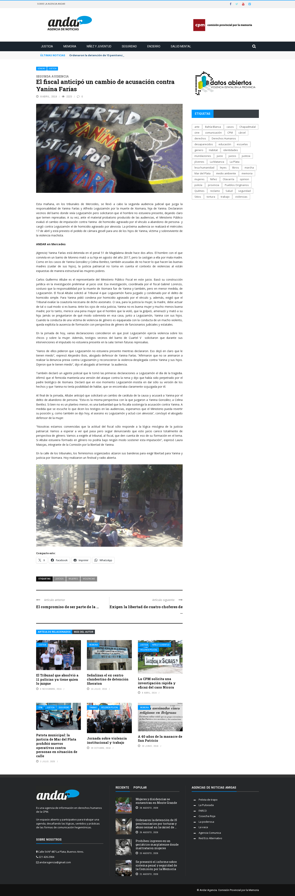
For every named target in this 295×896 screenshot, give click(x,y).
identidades (230, 150)
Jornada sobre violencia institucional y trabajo (107, 740)
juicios (59, 578)
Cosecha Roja (207, 816)
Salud (229, 191)
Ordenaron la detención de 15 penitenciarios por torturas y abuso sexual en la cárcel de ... (156, 823)
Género (41, 68)
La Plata (234, 161)
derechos (200, 138)
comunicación (213, 132)
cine (196, 132)
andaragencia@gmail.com (55, 862)
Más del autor (83, 631)
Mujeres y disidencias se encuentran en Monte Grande (156, 801)
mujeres (73, 578)
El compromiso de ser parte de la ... (67, 606)
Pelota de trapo (208, 799)
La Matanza (217, 161)
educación (225, 144)
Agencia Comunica (210, 833)
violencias (89, 578)
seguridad (244, 191)
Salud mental (181, 46)
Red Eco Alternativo (210, 838)
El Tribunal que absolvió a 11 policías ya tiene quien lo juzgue (57, 679)
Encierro (153, 46)
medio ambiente (226, 173)
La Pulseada (206, 805)
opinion (244, 179)
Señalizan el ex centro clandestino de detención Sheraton (107, 679)
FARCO (203, 810)
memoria (247, 173)
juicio (220, 156)
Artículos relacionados (54, 631)
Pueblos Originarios (237, 185)
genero (198, 150)
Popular (140, 787)
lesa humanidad (204, 167)
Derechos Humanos (224, 138)
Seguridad (129, 46)
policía (198, 185)
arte (196, 127)
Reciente (122, 787)
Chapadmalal (247, 127)
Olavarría (228, 179)
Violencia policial (148, 650)
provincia (213, 185)
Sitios (197, 196)
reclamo (215, 191)
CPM (40, 707)
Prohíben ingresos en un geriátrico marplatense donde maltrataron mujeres (157, 844)
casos (230, 127)
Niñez (213, 179)
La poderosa (206, 821)
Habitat (213, 150)
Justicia (47, 46)
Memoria (69, 46)
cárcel (242, 132)
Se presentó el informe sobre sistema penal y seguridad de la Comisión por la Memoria (156, 865)
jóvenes (199, 161)
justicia (246, 156)
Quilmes (199, 191)
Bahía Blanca (213, 127)
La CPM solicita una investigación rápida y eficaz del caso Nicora (157, 683)
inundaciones (202, 156)
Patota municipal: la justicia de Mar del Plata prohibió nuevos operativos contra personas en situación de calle (56, 745)
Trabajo (93, 707)
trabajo (225, 196)
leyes (223, 167)
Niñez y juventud (99, 46)
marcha (249, 167)
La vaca (203, 827)
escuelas (242, 144)
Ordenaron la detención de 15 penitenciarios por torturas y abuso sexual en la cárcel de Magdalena (136, 55)
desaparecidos (203, 144)
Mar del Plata (202, 173)
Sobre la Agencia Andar (51, 4)
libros (235, 167)
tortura (211, 196)
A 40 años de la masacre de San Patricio (160, 738)
